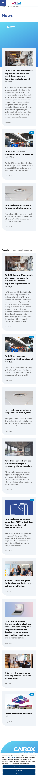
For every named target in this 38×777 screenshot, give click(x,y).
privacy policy (11, 758)
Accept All (19, 770)
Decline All (19, 774)
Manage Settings (19, 767)
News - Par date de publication (23, 250)
